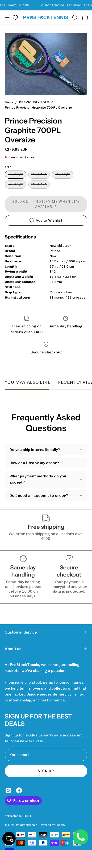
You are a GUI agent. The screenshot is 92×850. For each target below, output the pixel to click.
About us (13, 648)
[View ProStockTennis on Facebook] (19, 790)
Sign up (46, 771)
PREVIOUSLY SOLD (34, 102)
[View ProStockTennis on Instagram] (8, 790)
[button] (74, 17)
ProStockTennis (26, 825)
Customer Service (21, 632)
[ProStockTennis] (46, 17)
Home (9, 102)
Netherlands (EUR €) (19, 816)
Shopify (60, 825)
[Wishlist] (15, 17)
